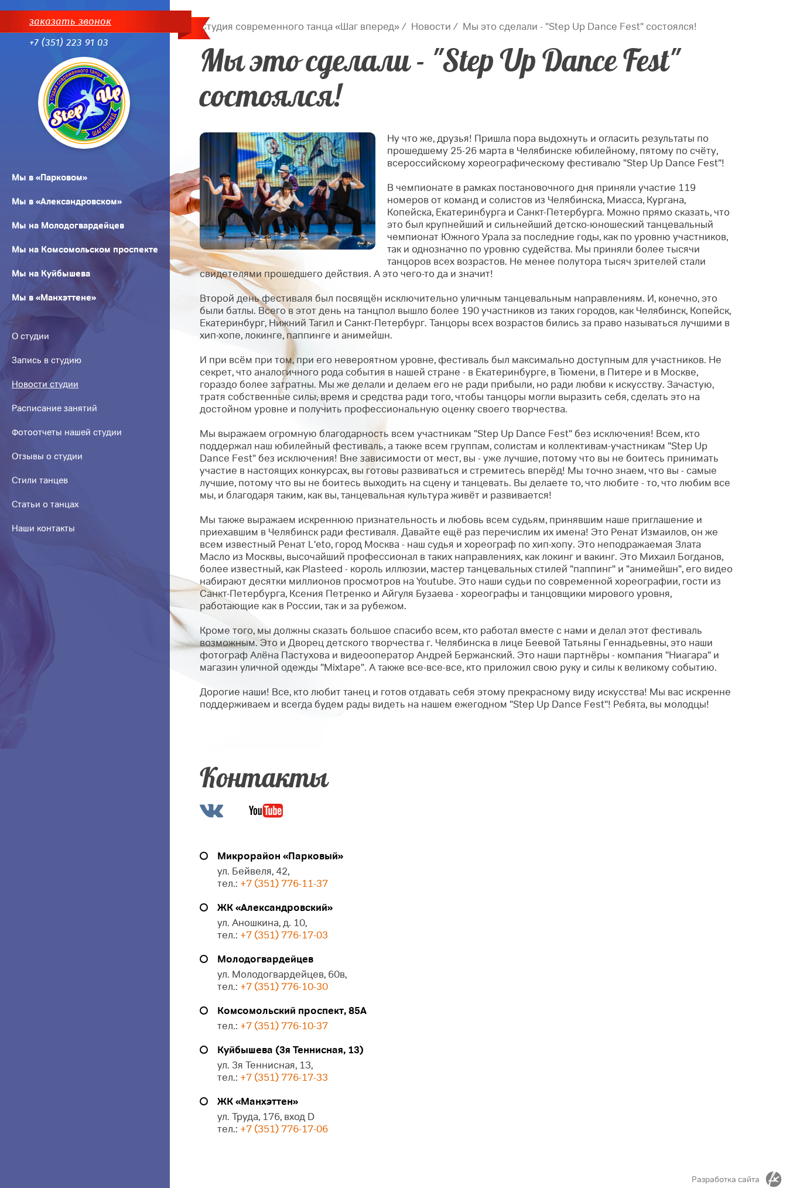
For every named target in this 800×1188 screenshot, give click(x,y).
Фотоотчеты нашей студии (67, 432)
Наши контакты (43, 528)
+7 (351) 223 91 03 (68, 42)
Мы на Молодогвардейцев (68, 225)
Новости (431, 27)
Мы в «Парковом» (49, 177)
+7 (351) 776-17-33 (283, 1077)
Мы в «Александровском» (67, 201)
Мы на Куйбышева (51, 273)
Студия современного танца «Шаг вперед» (299, 27)
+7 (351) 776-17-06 (284, 1129)
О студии (30, 336)
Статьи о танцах (45, 504)
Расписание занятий (54, 408)
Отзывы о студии (47, 456)
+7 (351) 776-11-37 (284, 884)
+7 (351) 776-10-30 (284, 987)
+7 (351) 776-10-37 (284, 1026)
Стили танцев (40, 480)
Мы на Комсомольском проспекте (85, 249)
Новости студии (45, 384)
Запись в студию (46, 360)
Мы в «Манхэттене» (54, 297)
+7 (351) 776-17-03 (284, 935)
